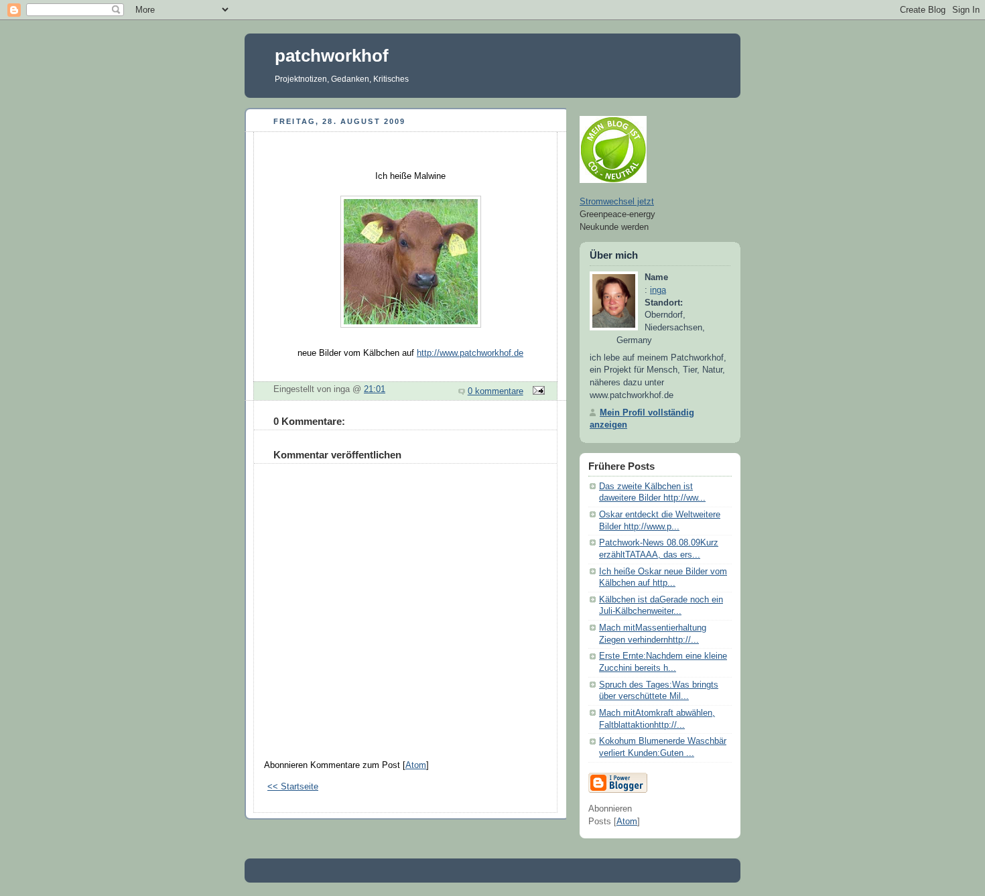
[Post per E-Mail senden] (536, 391)
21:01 (374, 389)
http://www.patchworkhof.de (470, 353)
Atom (415, 765)
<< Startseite (292, 786)
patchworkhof (332, 56)
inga (658, 290)
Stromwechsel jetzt (617, 201)
